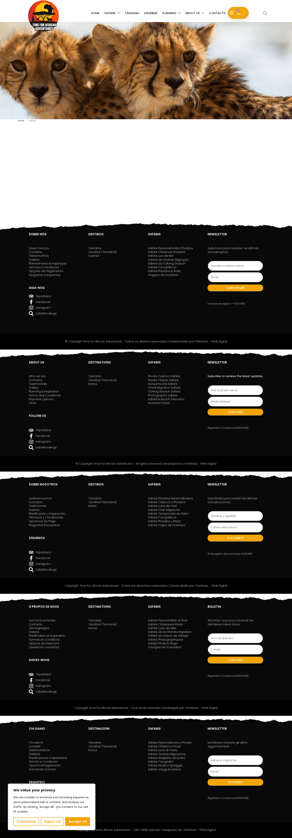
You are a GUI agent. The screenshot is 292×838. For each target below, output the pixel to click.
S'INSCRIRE (235, 660)
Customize (26, 821)
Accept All (78, 821)
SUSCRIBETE (235, 538)
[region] (51, 807)
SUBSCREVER (235, 288)
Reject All (52, 821)
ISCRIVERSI (235, 782)
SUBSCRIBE (235, 412)
